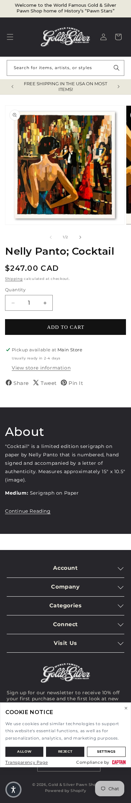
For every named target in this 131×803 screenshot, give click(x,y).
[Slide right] (80, 237)
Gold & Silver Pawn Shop (73, 784)
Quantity (15, 289)
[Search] (116, 67)
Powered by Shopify (65, 790)
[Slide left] (50, 237)
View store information (41, 368)
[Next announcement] (118, 86)
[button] (10, 37)
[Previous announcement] (12, 86)
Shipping (14, 279)
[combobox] (65, 68)
